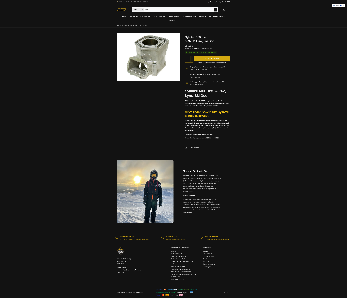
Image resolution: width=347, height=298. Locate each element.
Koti (119, 25)
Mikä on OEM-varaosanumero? (181, 271)
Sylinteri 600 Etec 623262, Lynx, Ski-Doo (134, 25)
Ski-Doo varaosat (159, 17)
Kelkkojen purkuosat (189, 17)
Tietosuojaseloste (177, 254)
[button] (228, 9)
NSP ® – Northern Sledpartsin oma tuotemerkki (182, 263)
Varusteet (202, 17)
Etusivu (173, 251)
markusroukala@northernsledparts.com (129, 270)
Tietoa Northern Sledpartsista (180, 259)
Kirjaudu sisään (226, 2)
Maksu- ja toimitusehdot (179, 256)
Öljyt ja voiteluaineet (216, 17)
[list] (173, 237)
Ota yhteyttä (213, 2)
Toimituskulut (197, 48)
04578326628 (121, 267)
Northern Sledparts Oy (126, 292)
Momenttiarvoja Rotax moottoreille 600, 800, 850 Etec (183, 275)
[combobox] (181, 9)
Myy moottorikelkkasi (178, 266)
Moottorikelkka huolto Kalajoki (180, 269)
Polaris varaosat (173, 17)
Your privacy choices (177, 279)
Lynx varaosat (145, 17)
